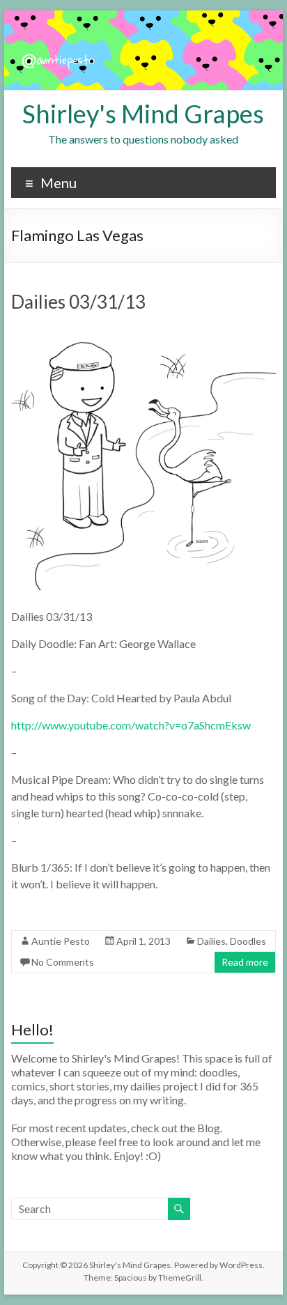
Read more (245, 962)
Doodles (248, 941)
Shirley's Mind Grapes (143, 113)
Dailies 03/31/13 (78, 302)
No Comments (62, 962)
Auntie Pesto (60, 941)
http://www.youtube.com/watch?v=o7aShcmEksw (131, 725)
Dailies (211, 941)
